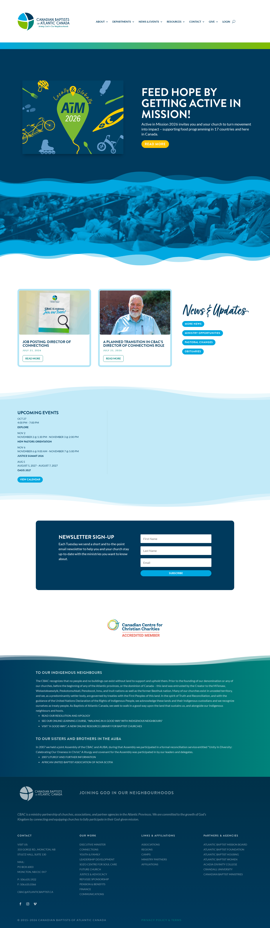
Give (212, 21)
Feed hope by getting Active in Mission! (191, 103)
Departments (121, 21)
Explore (22, 427)
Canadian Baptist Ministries (223, 874)
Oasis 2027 (24, 470)
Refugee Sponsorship (94, 879)
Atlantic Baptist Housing (221, 854)
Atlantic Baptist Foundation (224, 849)
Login (226, 21)
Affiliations (149, 864)
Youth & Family (90, 854)
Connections (89, 849)
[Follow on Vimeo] (35, 904)
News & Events (149, 21)
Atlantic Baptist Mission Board (225, 844)
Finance (85, 889)
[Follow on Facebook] (20, 904)
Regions (146, 849)
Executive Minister (93, 844)
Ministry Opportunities (202, 333)
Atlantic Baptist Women (220, 859)
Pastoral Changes (199, 342)
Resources (174, 21)
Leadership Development (97, 859)
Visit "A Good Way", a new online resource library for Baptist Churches (92, 726)
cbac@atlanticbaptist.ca (35, 891)
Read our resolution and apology (66, 715)
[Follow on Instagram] (28, 904)
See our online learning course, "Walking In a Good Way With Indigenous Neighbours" (102, 720)
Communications (92, 894)
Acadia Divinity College (220, 864)
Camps (145, 854)
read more (32, 358)
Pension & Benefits (92, 884)
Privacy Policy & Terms (161, 920)
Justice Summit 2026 (30, 456)
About (100, 21)
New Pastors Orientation (34, 441)
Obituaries (193, 351)
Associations (150, 844)
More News (193, 324)
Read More (155, 144)
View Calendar (30, 479)
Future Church (90, 869)
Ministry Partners (154, 859)
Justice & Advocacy (93, 874)
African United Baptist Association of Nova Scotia (77, 762)
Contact (195, 21)
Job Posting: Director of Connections (47, 343)
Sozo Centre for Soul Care (98, 864)
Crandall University (218, 869)
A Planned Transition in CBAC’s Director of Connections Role (133, 343)
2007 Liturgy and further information (69, 757)
